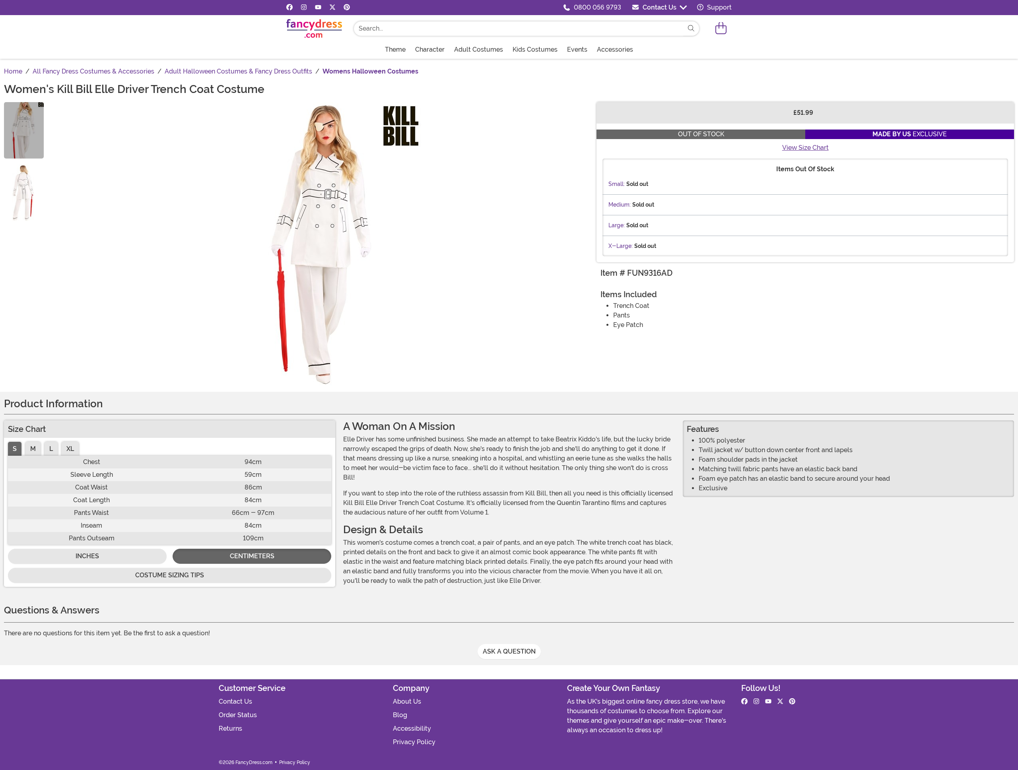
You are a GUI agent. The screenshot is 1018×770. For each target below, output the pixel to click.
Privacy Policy (414, 742)
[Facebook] (289, 7)
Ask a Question (509, 651)
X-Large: (620, 246)
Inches (87, 556)
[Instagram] (304, 7)
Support (718, 7)
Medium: (619, 204)
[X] (332, 7)
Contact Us (659, 7)
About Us (407, 701)
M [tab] (33, 449)
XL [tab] (70, 449)
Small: (616, 184)
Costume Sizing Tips (169, 575)
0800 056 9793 (597, 7)
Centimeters (252, 556)
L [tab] (51, 449)
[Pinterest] (347, 7)
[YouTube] (318, 7)
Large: (616, 225)
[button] (721, 28)
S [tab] (15, 449)
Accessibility (412, 728)
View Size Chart (805, 147)
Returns (230, 728)
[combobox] (518, 28)
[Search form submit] (691, 28)
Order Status (238, 715)
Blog (400, 715)
